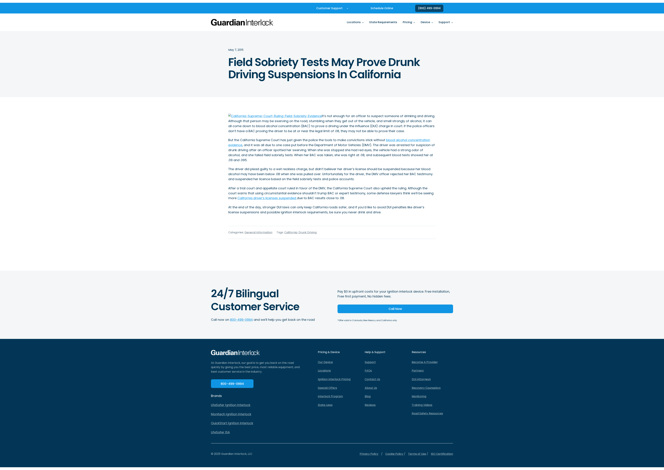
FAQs (368, 371)
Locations (324, 371)
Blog (368, 396)
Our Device (325, 362)
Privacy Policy (369, 454)
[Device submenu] (432, 22)
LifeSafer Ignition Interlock (230, 405)
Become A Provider (425, 362)
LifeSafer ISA (220, 432)
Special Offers (327, 388)
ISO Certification (442, 454)
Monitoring (419, 396)
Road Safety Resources (427, 413)
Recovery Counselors (426, 388)
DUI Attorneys (421, 379)
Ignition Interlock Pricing (334, 379)
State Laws (325, 405)
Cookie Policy (394, 454)
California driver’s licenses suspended (267, 198)
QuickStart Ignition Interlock (232, 423)
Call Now (395, 309)
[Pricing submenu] (414, 22)
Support (370, 362)
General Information (258, 232)
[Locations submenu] (363, 22)
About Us (371, 388)
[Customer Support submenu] (347, 8)
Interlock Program (330, 396)
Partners (418, 371)
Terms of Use (417, 454)
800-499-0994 (241, 319)
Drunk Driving (307, 232)
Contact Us (372, 379)
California (290, 232)
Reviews (370, 405)
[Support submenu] (452, 22)
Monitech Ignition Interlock (231, 414)
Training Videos (422, 405)
